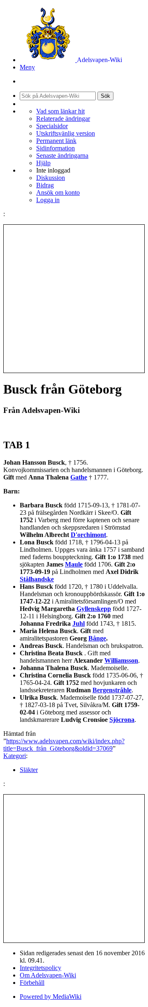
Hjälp (43, 162)
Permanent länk (56, 140)
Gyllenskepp (93, 608)
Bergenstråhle (112, 690)
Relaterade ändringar (63, 118)
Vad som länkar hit (60, 111)
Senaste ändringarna (62, 155)
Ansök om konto (58, 192)
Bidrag (45, 185)
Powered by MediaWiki (50, 996)
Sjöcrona (121, 719)
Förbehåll (32, 982)
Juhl (78, 623)
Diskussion (50, 177)
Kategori (14, 755)
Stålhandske (37, 579)
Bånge (97, 638)
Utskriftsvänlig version (65, 133)
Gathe (78, 477)
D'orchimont (88, 534)
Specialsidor (52, 125)
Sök (105, 96)
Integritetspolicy (40, 967)
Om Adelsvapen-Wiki (48, 975)
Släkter (29, 769)
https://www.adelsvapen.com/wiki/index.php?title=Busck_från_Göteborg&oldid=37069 (64, 744)
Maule (74, 564)
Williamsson (121, 660)
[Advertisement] (74, 299)
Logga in (48, 199)
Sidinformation (55, 148)
